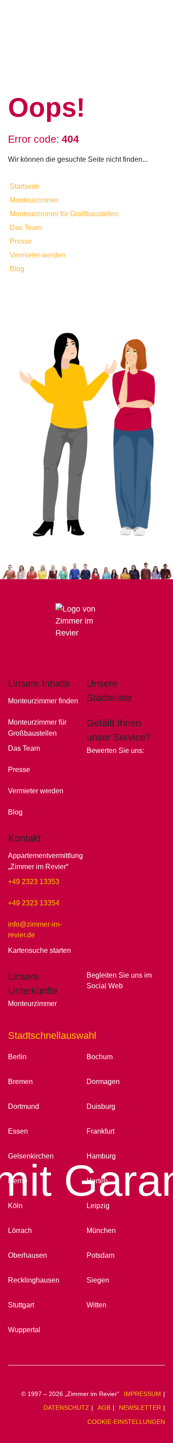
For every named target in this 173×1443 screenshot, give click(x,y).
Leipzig (98, 1205)
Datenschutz (66, 1407)
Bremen (20, 1081)
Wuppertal (24, 1330)
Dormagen (103, 1081)
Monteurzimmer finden (43, 701)
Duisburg (100, 1106)
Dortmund (23, 1106)
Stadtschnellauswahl (52, 1035)
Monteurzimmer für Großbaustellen (64, 214)
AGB (104, 1407)
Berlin (17, 1057)
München (101, 1230)
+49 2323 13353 (33, 881)
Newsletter (140, 1407)
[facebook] (94, 999)
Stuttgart (21, 1305)
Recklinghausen (33, 1280)
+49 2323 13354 (33, 903)
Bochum (99, 1057)
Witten (96, 1305)
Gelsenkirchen (31, 1156)
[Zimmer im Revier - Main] (86, 46)
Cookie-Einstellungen (126, 1421)
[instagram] (108, 999)
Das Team (26, 227)
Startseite (24, 186)
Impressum (142, 1393)
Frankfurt (100, 1131)
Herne (18, 1181)
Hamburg (101, 1156)
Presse (21, 241)
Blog (17, 269)
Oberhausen (27, 1255)
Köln (15, 1205)
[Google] (93, 764)
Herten (97, 1181)
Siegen (97, 1280)
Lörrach (20, 1230)
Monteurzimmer (34, 200)
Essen (18, 1131)
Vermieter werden (37, 255)
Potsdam (100, 1255)
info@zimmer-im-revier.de (35, 929)
